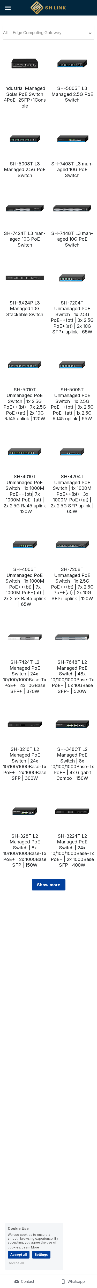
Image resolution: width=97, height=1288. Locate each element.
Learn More (30, 1247)
